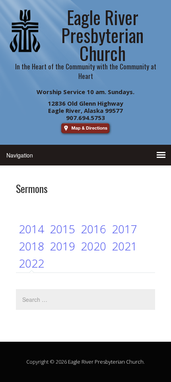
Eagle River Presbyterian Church (106, 361)
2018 (31, 246)
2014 (31, 228)
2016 (93, 228)
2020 (93, 246)
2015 (62, 228)
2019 (62, 246)
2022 (31, 263)
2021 (124, 246)
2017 (124, 228)
